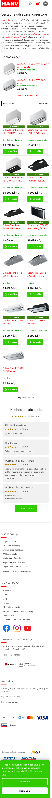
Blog (5, 598)
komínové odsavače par (15, 37)
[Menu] (45, 3)
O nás (5, 594)
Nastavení (25, 781)
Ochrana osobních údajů (13, 615)
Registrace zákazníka (12, 558)
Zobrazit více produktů (25, 95)
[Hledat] (30, 3)
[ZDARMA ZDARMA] (14, 117)
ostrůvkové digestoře (40, 34)
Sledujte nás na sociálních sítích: (16, 619)
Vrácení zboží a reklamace (14, 550)
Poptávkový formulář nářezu (15, 566)
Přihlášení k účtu (10, 554)
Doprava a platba (10, 541)
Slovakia (12, 725)
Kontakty (7, 590)
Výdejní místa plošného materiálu (17, 571)
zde (4, 774)
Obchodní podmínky (11, 545)
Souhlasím (24, 791)
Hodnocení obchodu (26, 409)
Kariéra (6, 603)
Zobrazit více (26, 508)
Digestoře (5, 20)
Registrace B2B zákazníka (14, 562)
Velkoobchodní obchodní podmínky (18, 611)
